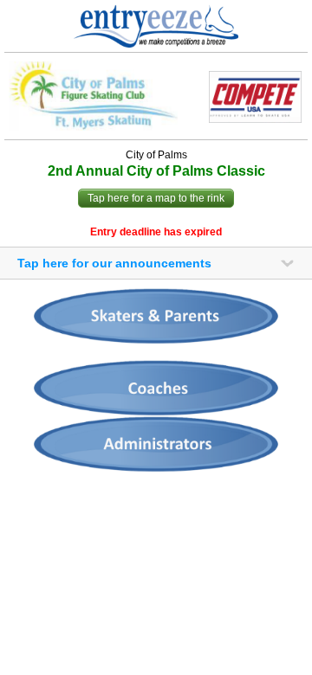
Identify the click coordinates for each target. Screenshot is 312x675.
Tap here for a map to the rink (156, 198)
